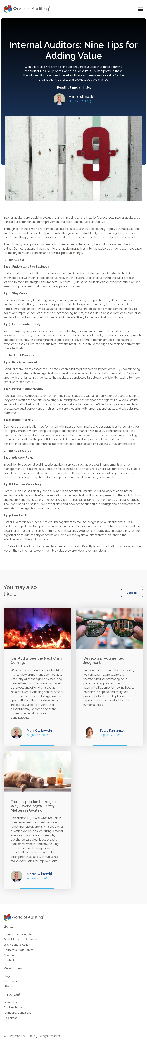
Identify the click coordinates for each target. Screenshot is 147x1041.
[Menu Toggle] (140, 9)
